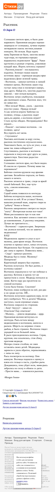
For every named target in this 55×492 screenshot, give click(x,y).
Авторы (8, 14)
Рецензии (34, 14)
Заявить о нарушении (12, 403)
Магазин (8, 17)
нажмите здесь (21, 481)
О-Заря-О (9, 30)
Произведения (20, 14)
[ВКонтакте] (7, 396)
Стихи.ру (48, 440)
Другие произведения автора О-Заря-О (20, 407)
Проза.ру (9, 443)
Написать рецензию (12, 423)
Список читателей (10, 400)
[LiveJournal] (15, 396)
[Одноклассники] (10, 396)
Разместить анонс (45, 400)
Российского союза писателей (22, 488)
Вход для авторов (35, 17)
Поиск (44, 14)
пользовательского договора (21, 452)
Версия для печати (28, 400)
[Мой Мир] (12, 396)
